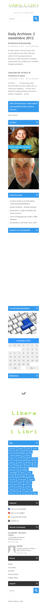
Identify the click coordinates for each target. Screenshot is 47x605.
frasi (11, 466)
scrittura (28, 483)
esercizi (12, 462)
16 (28, 357)
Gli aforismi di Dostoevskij (19, 43)
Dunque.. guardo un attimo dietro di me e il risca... (26, 549)
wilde (35, 493)
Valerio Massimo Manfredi (19, 147)
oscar (29, 472)
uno (23, 493)
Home (10, 564)
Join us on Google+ (18, 513)
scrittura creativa (15, 486)
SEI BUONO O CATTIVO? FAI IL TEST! (23, 223)
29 (23, 364)
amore (20, 449)
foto (35, 462)
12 (10, 357)
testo (11, 493)
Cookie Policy (13, 578)
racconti (12, 479)
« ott (14, 368)
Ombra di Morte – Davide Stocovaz (23, 207)
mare (17, 469)
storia (23, 490)
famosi (20, 462)
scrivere (28, 486)
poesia (30, 476)
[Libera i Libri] (23, 5)
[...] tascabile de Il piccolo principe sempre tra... (16, 538)
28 (19, 364)
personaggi (21, 476)
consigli (25, 459)
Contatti (11, 571)
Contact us (15, 521)
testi (30, 490)
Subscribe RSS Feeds (19, 517)
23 (28, 360)
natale (22, 472)
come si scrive (14, 459)
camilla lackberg (15, 455)
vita (28, 493)
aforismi (12, 449)
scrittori (19, 483)
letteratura (19, 466)
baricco (12, 452)
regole (31, 479)
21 (19, 360)
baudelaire (21, 452)
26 (10, 364)
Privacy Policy (13, 574)
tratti (17, 493)
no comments (33, 46)
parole (11, 476)
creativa (34, 459)
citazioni (27, 455)
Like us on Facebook (18, 509)
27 (15, 364)
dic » (32, 368)
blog (29, 452)
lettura (28, 466)
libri (35, 466)
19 (10, 360)
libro (11, 469)
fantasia (28, 462)
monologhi (13, 472)
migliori (25, 469)
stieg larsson (14, 490)
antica (27, 449)
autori (35, 449)
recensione (22, 479)
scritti (11, 483)
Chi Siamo (12, 567)
